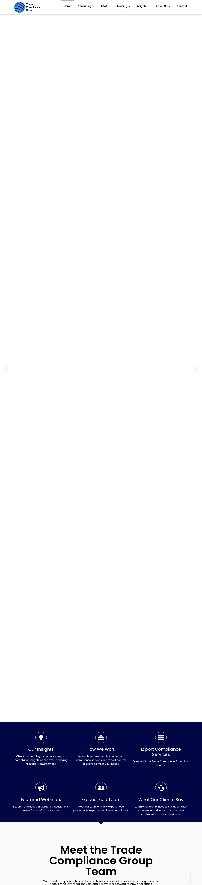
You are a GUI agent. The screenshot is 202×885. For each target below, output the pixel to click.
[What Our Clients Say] (161, 787)
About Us (161, 6)
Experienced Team (101, 799)
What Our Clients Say (160, 799)
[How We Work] (101, 737)
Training (122, 6)
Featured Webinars (41, 799)
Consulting (84, 6)
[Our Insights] (41, 737)
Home (67, 6)
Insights (142, 6)
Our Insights (41, 749)
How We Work (101, 749)
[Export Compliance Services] (161, 737)
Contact (182, 6)
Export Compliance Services (161, 751)
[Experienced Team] (101, 787)
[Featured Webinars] (41, 787)
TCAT (104, 6)
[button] (6, 368)
